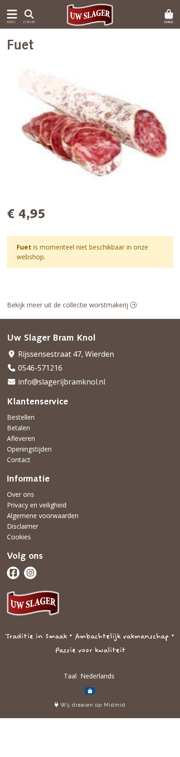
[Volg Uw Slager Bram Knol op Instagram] (30, 573)
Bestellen (21, 417)
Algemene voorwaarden (42, 515)
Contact (18, 459)
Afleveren (21, 438)
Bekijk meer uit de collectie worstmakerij (68, 304)
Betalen (18, 427)
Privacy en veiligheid (36, 505)
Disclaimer (22, 526)
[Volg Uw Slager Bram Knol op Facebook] (13, 573)
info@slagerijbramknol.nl (60, 382)
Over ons (20, 494)
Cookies (19, 536)
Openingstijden (29, 449)
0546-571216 (39, 368)
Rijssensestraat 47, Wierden (65, 354)
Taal (70, 676)
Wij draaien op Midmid (92, 705)
